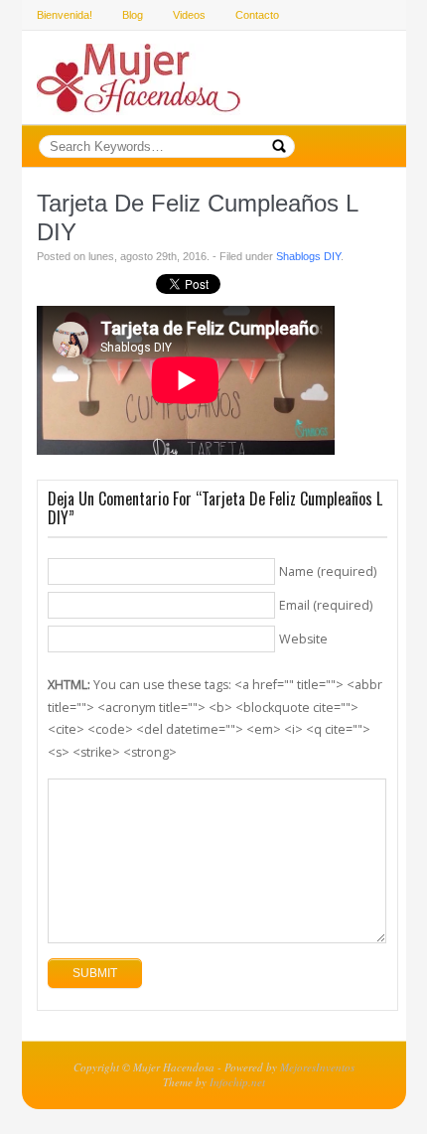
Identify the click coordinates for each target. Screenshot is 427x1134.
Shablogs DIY (308, 256)
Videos (189, 15)
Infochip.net (237, 1081)
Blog (132, 15)
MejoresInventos (317, 1067)
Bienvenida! (64, 15)
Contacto (257, 15)
